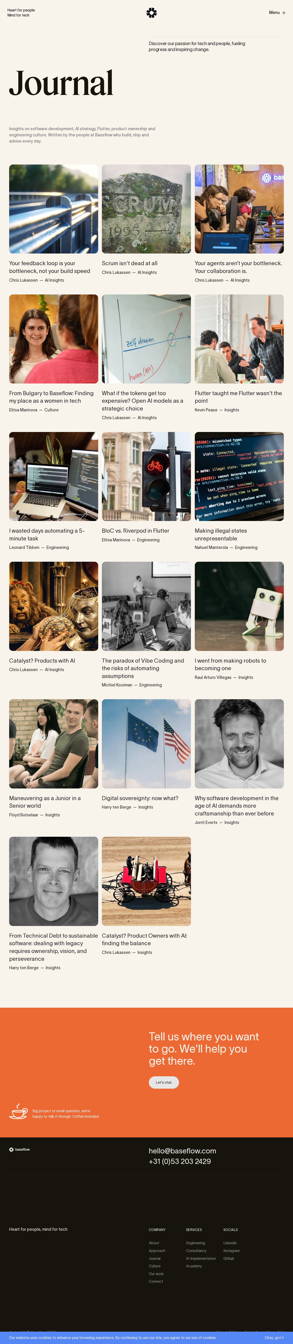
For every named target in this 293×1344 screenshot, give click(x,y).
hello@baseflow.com (182, 1151)
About (154, 1243)
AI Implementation (201, 1258)
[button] (277, 12)
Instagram (231, 1251)
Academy (194, 1266)
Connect (156, 1281)
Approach (157, 1251)
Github (228, 1258)
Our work (156, 1274)
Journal (154, 1258)
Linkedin (230, 1243)
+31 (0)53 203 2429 (180, 1161)
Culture (154, 1266)
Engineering (195, 1243)
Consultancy (196, 1251)
